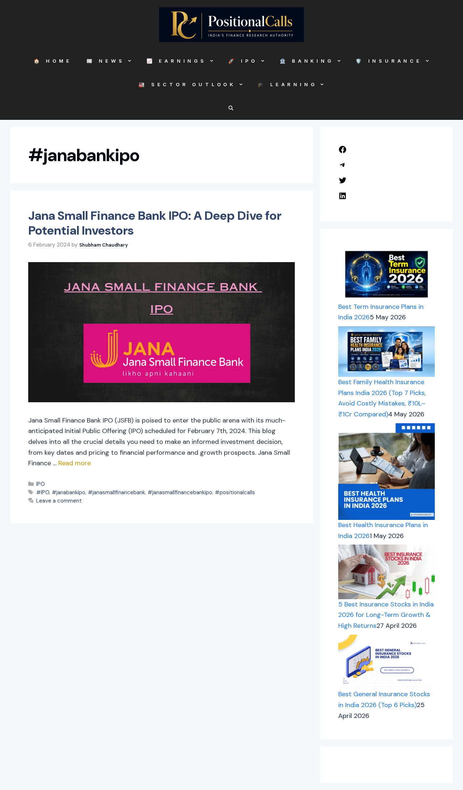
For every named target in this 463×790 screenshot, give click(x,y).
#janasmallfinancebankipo (180, 492)
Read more (74, 463)
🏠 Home (53, 61)
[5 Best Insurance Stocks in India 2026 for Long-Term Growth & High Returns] (386, 572)
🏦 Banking (307, 61)
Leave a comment (59, 500)
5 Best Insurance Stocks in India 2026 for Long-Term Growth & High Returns (386, 615)
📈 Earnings (176, 61)
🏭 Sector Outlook (187, 84)
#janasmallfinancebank (116, 492)
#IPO (42, 492)
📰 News (105, 61)
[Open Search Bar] (231, 108)
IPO (40, 484)
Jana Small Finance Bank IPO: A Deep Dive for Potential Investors (154, 223)
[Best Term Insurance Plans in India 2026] (386, 274)
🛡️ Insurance (389, 61)
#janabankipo (68, 492)
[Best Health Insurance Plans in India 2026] (386, 471)
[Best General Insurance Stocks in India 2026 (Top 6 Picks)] (386, 662)
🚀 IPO (243, 61)
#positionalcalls (235, 492)
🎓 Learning (287, 84)
